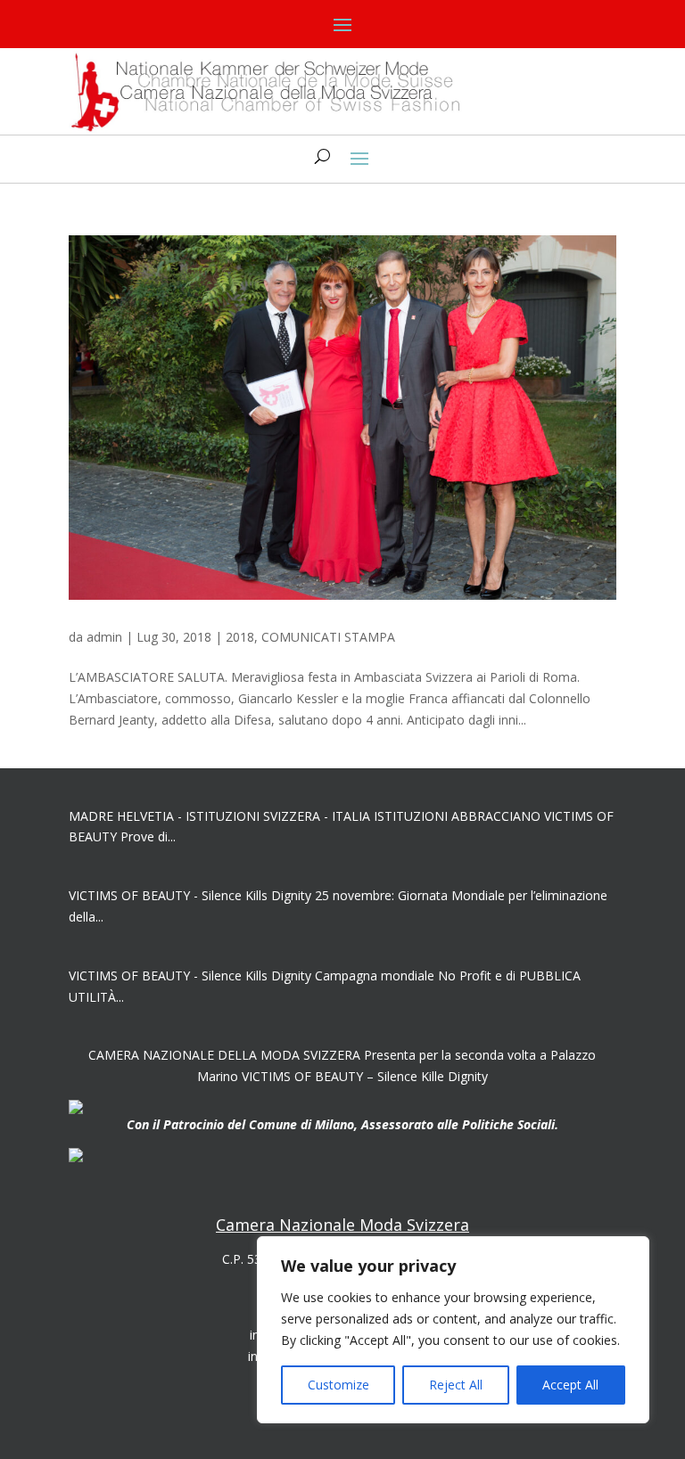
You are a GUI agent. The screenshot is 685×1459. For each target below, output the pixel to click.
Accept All (570, 1384)
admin (104, 636)
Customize (338, 1384)
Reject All (456, 1384)
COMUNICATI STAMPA (328, 636)
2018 (240, 636)
